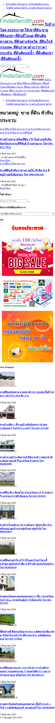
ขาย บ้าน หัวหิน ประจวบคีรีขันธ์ (16, 132)
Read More (5, 160)
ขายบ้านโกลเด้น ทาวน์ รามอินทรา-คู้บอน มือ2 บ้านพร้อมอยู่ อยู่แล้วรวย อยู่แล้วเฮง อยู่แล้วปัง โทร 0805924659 (26, 528)
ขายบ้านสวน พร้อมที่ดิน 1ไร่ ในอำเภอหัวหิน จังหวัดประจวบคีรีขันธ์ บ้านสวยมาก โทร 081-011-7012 (27, 143)
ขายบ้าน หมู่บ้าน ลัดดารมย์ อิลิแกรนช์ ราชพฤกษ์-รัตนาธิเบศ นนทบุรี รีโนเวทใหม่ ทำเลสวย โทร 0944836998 (26, 460)
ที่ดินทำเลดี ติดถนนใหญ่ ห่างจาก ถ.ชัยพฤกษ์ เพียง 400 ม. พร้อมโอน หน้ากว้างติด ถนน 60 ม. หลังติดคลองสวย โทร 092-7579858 (27, 635)
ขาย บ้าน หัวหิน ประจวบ (38, 129)
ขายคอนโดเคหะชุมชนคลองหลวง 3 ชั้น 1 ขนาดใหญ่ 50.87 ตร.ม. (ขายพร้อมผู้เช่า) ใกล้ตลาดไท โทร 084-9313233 (26, 599)
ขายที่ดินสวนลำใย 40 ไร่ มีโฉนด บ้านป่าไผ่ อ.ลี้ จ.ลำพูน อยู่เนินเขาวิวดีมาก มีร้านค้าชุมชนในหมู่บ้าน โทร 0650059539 (27, 564)
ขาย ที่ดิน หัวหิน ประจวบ (12, 129)
